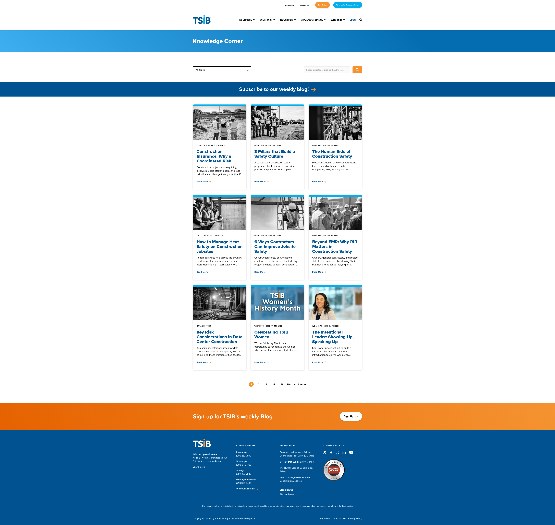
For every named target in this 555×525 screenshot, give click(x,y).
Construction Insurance (211, 145)
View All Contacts (245, 488)
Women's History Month (268, 326)
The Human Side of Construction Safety (296, 469)
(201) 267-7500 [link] (243, 455)
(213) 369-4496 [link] (243, 483)
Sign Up (349, 416)
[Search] (357, 69)
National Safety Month (267, 145)
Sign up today (287, 494)
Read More (202, 181)
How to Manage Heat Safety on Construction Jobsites (295, 479)
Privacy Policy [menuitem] (355, 518)
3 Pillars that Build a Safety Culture (297, 461)
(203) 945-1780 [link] (243, 464)
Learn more (199, 466)
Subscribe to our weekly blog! (274, 89)
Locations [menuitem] (325, 518)
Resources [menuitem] (289, 5)
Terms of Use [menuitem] (339, 518)
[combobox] (327, 69)
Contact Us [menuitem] (304, 5)
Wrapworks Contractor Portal (347, 5)
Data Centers (204, 326)
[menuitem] (247, 20)
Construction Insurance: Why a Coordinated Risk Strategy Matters (297, 454)
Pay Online (322, 5)
